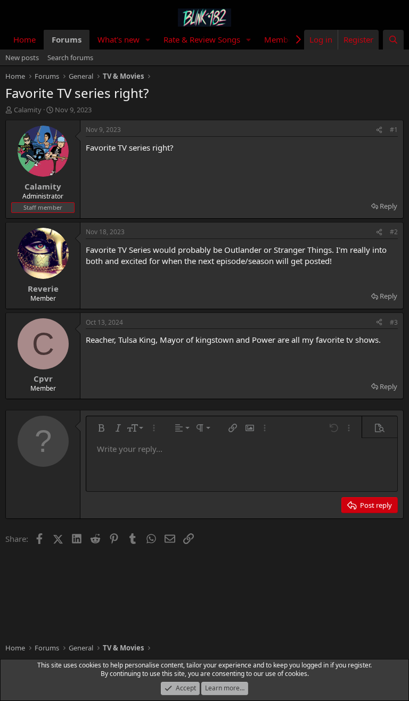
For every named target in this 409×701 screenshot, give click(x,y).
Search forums (70, 57)
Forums (66, 39)
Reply (388, 206)
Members (281, 39)
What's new (118, 39)
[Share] (379, 130)
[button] (148, 40)
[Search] (393, 40)
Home (24, 39)
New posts (22, 57)
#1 (394, 129)
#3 (394, 322)
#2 (394, 231)
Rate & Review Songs (201, 39)
